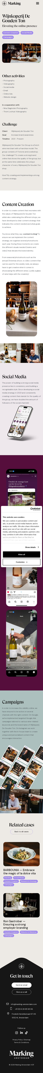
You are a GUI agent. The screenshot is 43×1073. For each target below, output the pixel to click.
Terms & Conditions (21, 1042)
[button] (32, 3)
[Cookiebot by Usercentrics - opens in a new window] (30, 509)
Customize (20, 562)
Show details (30, 547)
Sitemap (27, 1040)
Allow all (21, 554)
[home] (12, 3)
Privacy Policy (18, 1040)
